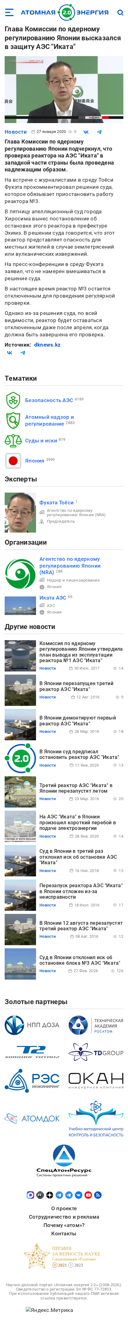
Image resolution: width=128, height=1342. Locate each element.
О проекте (64, 1208)
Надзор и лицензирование (73, 580)
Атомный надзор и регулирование (49, 420)
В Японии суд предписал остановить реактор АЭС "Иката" (79, 754)
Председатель (61, 521)
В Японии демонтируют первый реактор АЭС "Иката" (77, 720)
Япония (34, 461)
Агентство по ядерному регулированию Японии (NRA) (76, 512)
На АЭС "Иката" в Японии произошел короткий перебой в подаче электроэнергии (77, 822)
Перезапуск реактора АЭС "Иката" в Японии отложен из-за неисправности (81, 891)
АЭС (51, 605)
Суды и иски (41, 440)
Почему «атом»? (64, 1225)
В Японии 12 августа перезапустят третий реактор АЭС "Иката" (81, 926)
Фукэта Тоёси (56, 502)
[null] (86, 132)
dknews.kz (47, 345)
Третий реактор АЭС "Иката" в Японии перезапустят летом (75, 788)
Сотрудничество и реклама (64, 1217)
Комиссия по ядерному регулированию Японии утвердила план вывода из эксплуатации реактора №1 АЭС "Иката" (81, 651)
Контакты (63, 1233)
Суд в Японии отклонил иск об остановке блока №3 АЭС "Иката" (80, 960)
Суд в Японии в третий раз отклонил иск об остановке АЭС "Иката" (78, 857)
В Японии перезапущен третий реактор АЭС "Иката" (76, 686)
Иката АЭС (52, 598)
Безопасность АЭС (49, 400)
